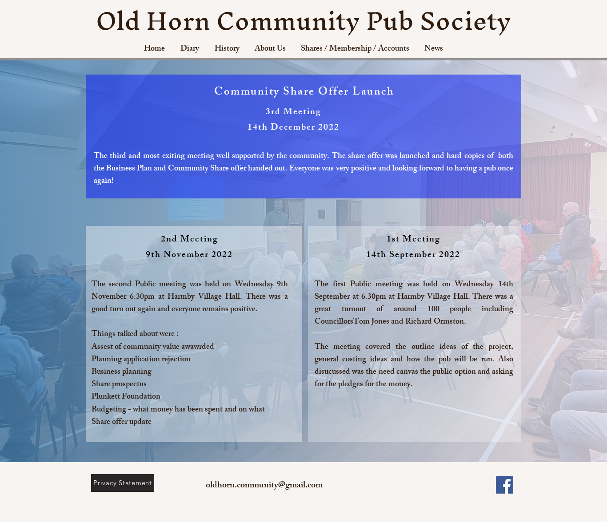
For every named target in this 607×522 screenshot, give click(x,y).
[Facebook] (504, 485)
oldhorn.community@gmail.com (264, 486)
